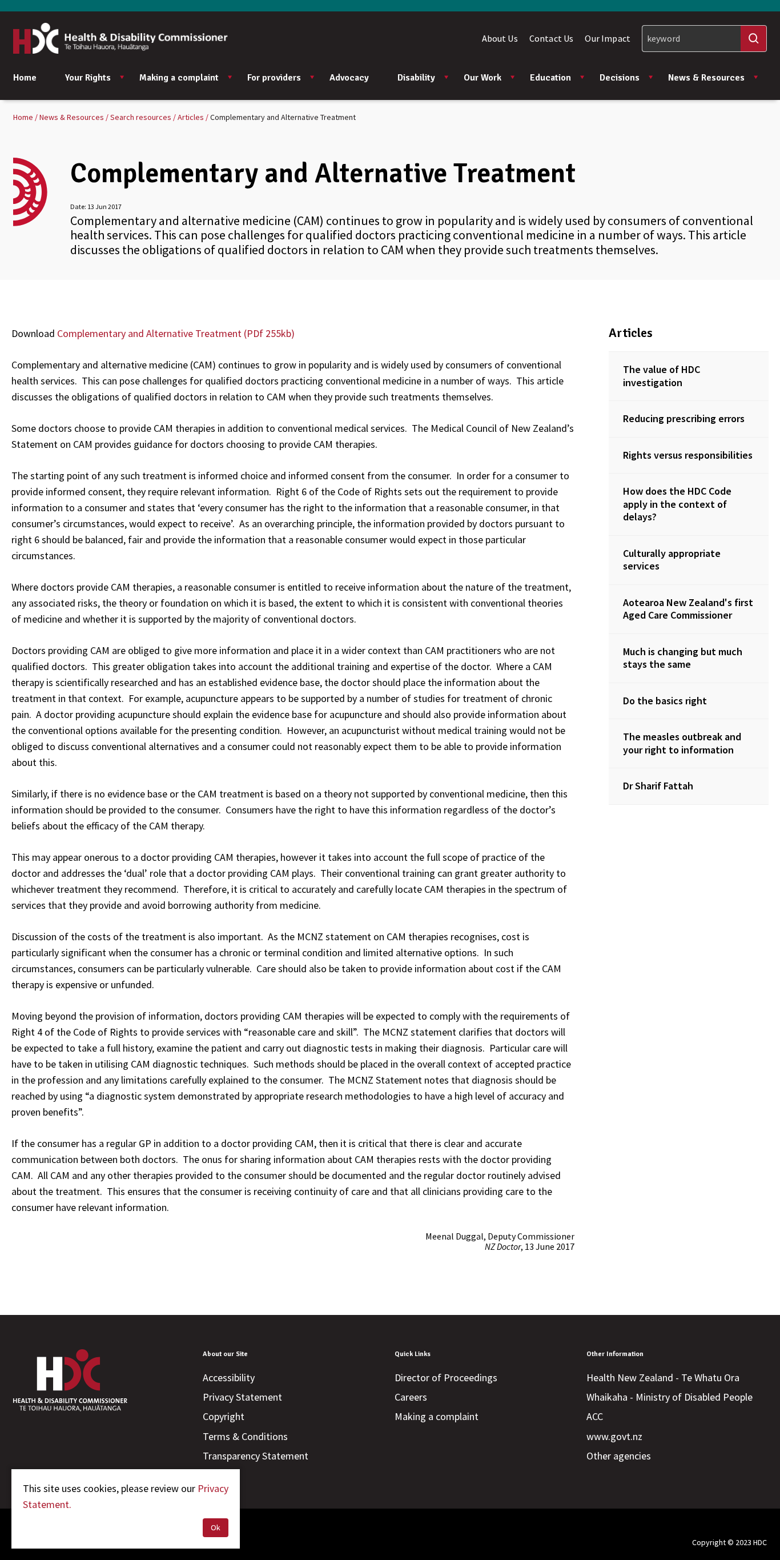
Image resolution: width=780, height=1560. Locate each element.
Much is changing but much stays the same (682, 658)
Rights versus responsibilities (688, 455)
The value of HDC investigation (661, 376)
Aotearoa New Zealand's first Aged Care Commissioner (688, 609)
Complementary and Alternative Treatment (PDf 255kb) (176, 333)
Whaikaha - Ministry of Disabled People (669, 1396)
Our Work (482, 77)
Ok (215, 1527)
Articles (631, 333)
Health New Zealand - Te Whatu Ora (662, 1377)
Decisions (620, 77)
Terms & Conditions (245, 1436)
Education (550, 77)
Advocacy (349, 77)
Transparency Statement (255, 1455)
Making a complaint (179, 77)
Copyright (223, 1416)
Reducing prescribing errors (684, 418)
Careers (411, 1396)
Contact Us (551, 38)
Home (25, 77)
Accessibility (229, 1377)
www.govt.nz (614, 1436)
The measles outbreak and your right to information (682, 743)
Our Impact (607, 38)
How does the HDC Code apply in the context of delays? (677, 503)
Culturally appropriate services (672, 560)
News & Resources (706, 77)
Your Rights (88, 77)
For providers (274, 77)
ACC (594, 1416)
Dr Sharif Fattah (658, 785)
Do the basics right (665, 700)
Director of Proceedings (446, 1377)
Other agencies (618, 1455)
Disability (416, 77)
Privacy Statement (242, 1396)
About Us (500, 38)
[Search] (753, 38)
